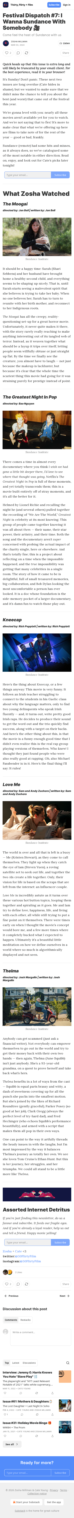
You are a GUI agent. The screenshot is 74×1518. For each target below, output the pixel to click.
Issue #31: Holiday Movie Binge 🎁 (27, 1423)
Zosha (7, 1251)
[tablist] (18, 1320)
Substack (20, 1510)
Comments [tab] (11, 1319)
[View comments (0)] (18, 52)
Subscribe (54, 4)
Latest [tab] (15, 1362)
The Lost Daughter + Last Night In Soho (26, 1406)
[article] (37, 1382)
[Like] (5, 1393)
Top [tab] (7, 1362)
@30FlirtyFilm (25, 1256)
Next (62, 1295)
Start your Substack (28, 1502)
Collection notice (37, 1493)
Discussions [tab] (29, 1362)
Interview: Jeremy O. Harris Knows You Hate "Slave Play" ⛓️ (27, 1374)
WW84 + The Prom (14, 1427)
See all (10, 1444)
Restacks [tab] (25, 1319)
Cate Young (24, 1388)
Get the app (54, 1502)
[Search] (67, 1362)
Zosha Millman (19, 41)
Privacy (54, 1490)
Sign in (67, 4)
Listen (66, 43)
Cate (18, 1251)
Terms (63, 1490)
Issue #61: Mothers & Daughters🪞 (27, 1401)
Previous (13, 1295)
